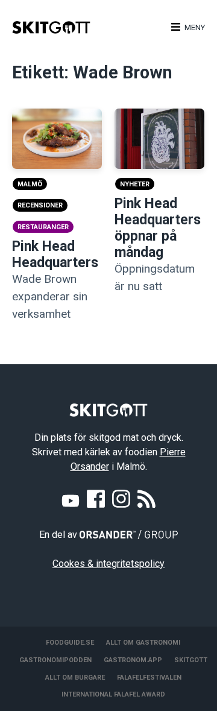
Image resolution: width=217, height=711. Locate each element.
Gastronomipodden (55, 660)
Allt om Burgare (75, 677)
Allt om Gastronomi (143, 642)
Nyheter (134, 184)
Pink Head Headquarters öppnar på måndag (158, 228)
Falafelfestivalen (149, 677)
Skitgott (190, 660)
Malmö (29, 184)
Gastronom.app (133, 660)
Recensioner (40, 205)
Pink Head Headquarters (55, 254)
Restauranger (43, 227)
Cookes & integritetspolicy (108, 563)
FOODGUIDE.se (70, 642)
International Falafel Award (113, 694)
